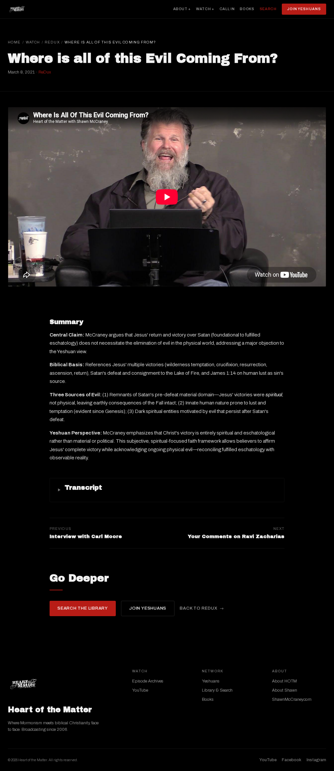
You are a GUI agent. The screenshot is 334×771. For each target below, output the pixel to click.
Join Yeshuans (304, 9)
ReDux (52, 42)
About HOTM (284, 681)
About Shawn (284, 690)
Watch (33, 42)
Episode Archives (147, 681)
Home (14, 42)
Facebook (291, 760)
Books (247, 9)
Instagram (316, 760)
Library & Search (217, 690)
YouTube (140, 690)
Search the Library (82, 608)
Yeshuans (211, 681)
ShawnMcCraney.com (291, 699)
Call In (227, 9)
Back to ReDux (198, 608)
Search (268, 9)
